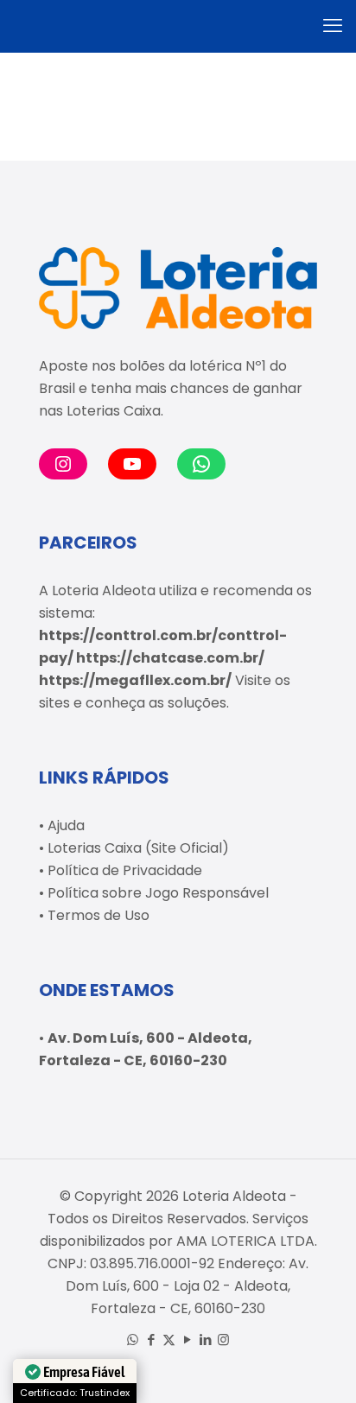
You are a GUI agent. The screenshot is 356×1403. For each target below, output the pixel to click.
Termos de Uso (98, 915)
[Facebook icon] (150, 1339)
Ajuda (66, 825)
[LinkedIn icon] (205, 1339)
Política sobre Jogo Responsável (158, 893)
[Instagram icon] (223, 1339)
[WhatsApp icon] (132, 1339)
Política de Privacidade (125, 870)
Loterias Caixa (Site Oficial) (138, 848)
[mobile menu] (332, 26)
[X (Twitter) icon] (168, 1339)
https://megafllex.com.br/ (135, 680)
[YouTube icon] (187, 1339)
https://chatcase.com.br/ (170, 658)
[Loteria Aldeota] (178, 26)
